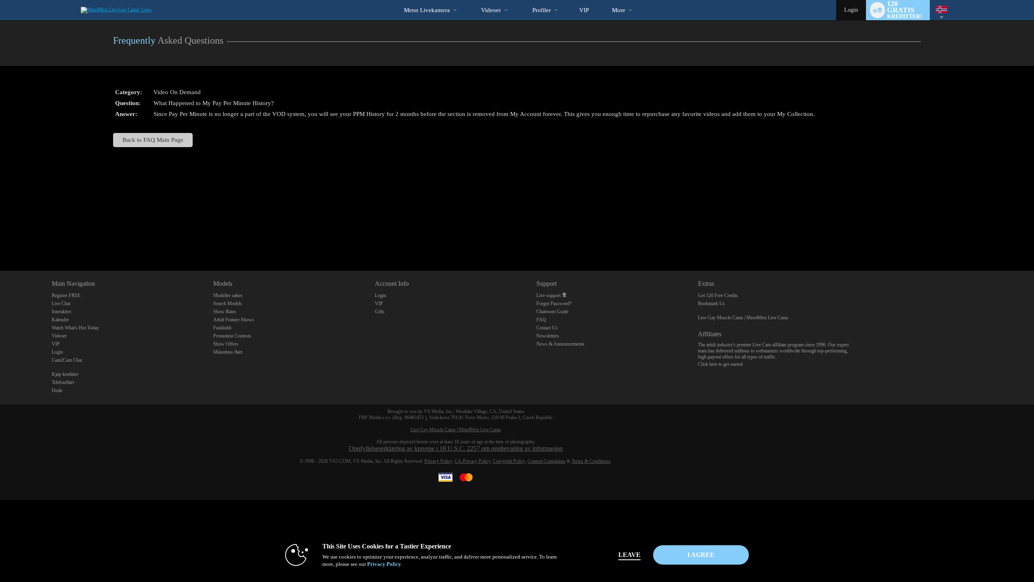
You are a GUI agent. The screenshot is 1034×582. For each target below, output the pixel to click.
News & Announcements (560, 344)
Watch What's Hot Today (75, 328)
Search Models (227, 303)
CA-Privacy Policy (472, 461)
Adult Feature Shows (233, 320)
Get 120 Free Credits (718, 295)
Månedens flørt (227, 352)
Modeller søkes (228, 295)
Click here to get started (720, 364)
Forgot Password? (554, 303)
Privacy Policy (438, 461)
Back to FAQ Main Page (152, 139)
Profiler (541, 10)
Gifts (380, 311)
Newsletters (547, 336)
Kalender (60, 320)
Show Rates (224, 311)
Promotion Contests (232, 336)
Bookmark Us (711, 303)
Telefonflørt (63, 382)
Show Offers (225, 344)
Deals (57, 390)
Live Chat (61, 303)
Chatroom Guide (552, 311)
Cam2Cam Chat (67, 360)
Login (851, 10)
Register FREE (66, 295)
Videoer (491, 10)
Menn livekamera (427, 10)
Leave (629, 554)
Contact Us (547, 328)
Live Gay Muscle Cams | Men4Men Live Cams (743, 318)
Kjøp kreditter (65, 374)
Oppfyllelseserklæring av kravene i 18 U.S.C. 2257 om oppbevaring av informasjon (456, 448)
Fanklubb (222, 328)
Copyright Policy (509, 461)
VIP (584, 10)
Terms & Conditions (591, 461)
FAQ (541, 320)
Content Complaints (546, 461)
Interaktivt (61, 311)
